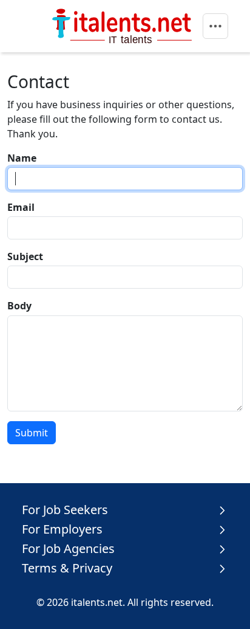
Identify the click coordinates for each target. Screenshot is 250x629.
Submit (31, 432)
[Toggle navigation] (215, 26)
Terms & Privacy (67, 568)
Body (19, 305)
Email (21, 207)
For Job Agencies (68, 548)
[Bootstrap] (123, 26)
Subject (25, 256)
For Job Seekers (65, 510)
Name (21, 158)
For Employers (62, 529)
